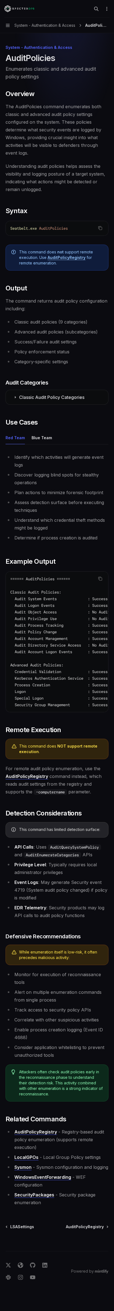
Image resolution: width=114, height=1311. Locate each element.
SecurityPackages (34, 1195)
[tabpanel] (57, 497)
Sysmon (23, 1167)
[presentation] (57, 642)
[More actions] (107, 9)
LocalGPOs (26, 1157)
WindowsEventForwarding (42, 1177)
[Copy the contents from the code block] (100, 228)
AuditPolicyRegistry (67, 257)
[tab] (15, 437)
